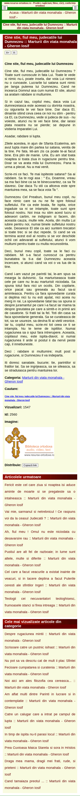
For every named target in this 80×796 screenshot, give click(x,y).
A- (14, 52)
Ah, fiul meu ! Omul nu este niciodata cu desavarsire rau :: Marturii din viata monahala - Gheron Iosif (40, 538)
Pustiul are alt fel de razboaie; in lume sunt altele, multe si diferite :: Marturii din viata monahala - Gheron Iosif (40, 558)
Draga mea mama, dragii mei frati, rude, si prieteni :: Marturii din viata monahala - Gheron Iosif (40, 767)
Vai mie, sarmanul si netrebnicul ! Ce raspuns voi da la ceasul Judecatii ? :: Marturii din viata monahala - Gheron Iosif (40, 518)
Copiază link (30, 465)
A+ (7, 52)
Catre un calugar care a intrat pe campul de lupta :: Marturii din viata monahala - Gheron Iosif (40, 720)
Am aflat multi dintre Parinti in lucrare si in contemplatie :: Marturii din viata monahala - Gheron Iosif (40, 700)
